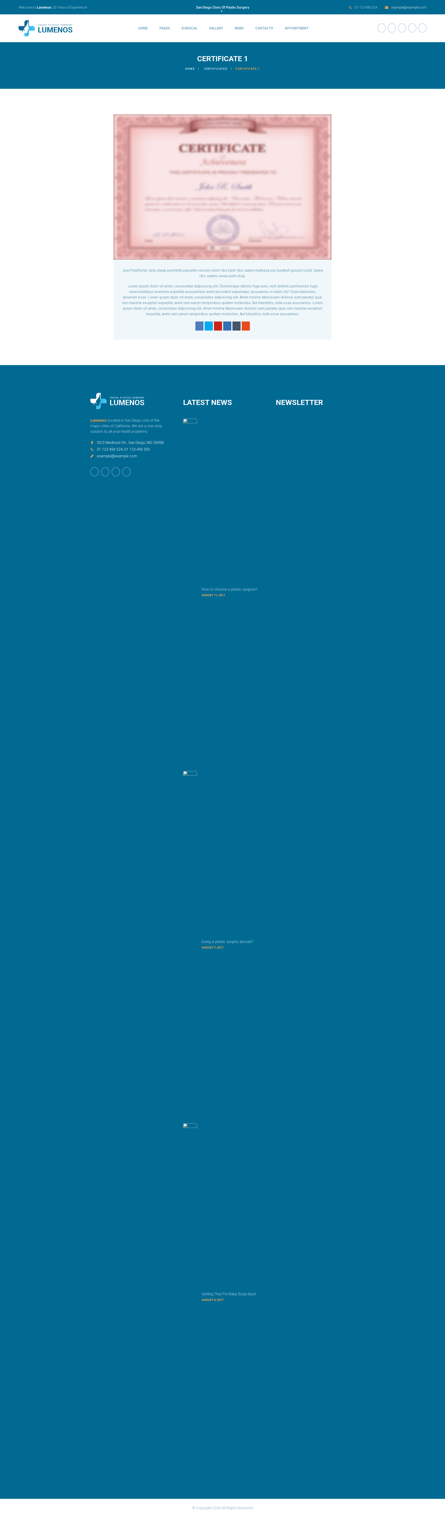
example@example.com (408, 7)
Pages (164, 28)
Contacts (264, 28)
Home (143, 28)
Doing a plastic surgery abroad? (227, 941)
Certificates (215, 68)
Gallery (216, 28)
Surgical (189, 28)
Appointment (297, 28)
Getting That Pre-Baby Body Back (229, 1294)
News (239, 28)
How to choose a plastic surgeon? (229, 589)
